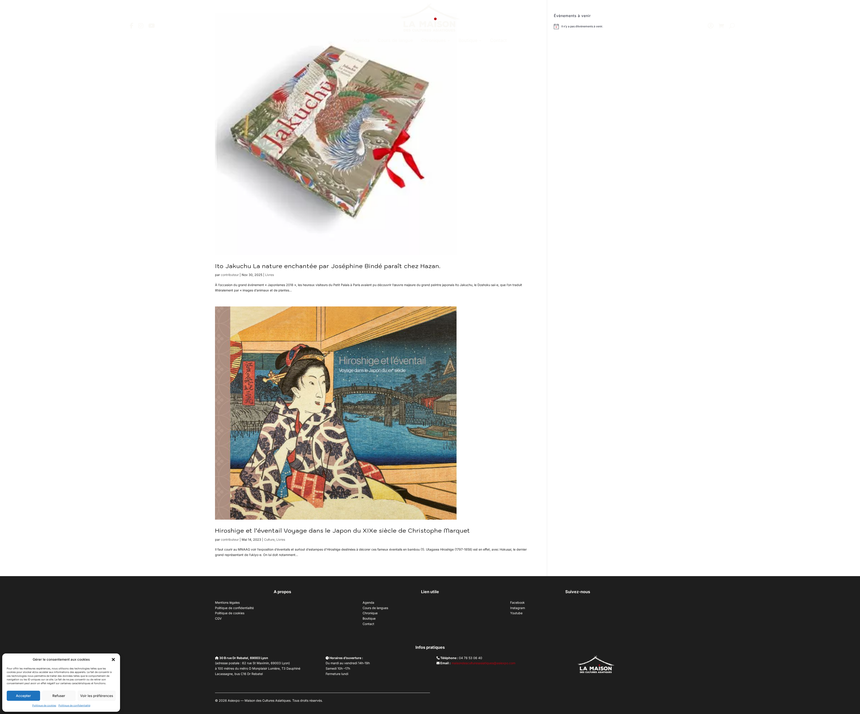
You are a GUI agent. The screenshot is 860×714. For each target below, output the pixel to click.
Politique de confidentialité (74, 705)
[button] (113, 659)
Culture (269, 539)
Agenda (361, 40)
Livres (269, 275)
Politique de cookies (44, 705)
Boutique (467, 40)
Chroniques (433, 40)
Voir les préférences (96, 696)
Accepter (23, 696)
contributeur (230, 275)
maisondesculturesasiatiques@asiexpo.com (483, 663)
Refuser (58, 696)
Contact (498, 40)
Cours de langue (395, 40)
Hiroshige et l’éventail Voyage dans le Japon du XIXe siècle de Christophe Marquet (342, 530)
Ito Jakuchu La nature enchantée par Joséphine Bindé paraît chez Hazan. (328, 266)
